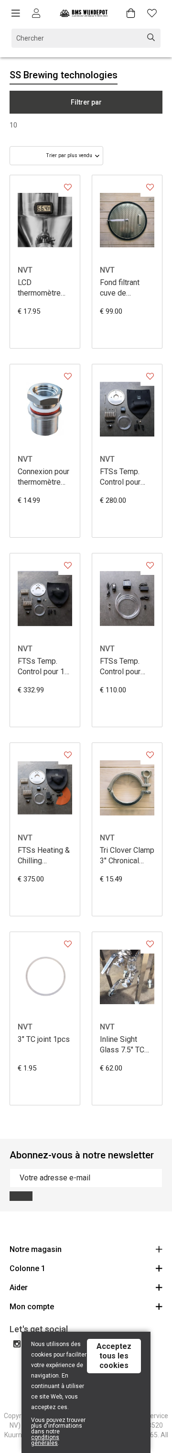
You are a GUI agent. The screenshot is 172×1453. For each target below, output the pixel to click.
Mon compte (32, 1306)
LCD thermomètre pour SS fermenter (39, 288)
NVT (25, 270)
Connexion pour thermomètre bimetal (43, 477)
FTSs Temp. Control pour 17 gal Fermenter (43, 667)
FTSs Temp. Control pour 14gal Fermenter (120, 477)
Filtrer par (86, 102)
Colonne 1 (27, 1268)
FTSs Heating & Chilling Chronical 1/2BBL (44, 856)
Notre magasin (36, 1249)
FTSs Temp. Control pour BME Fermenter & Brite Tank (126, 667)
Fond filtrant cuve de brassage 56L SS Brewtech (123, 288)
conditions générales (45, 1440)
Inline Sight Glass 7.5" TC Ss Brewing (122, 1045)
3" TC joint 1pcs (44, 1039)
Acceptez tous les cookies (114, 1356)
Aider (19, 1287)
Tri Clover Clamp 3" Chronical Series (127, 856)
